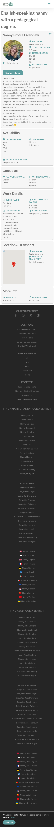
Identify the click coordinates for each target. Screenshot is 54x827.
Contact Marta (12, 73)
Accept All (9, 822)
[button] (49, 4)
